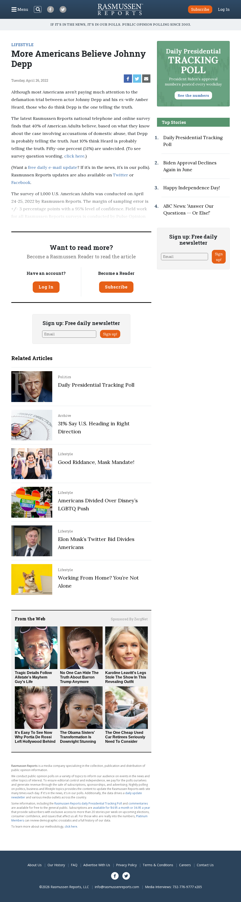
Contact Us (205, 865)
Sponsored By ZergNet (129, 619)
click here (74, 156)
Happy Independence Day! (191, 188)
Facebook (20, 182)
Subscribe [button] (200, 9)
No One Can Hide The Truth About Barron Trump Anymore (79, 677)
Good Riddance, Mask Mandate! (96, 462)
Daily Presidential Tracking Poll (96, 385)
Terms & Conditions (158, 865)
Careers (185, 865)
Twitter (120, 175)
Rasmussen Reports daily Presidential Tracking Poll (88, 803)
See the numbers (193, 95)
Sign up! (110, 334)
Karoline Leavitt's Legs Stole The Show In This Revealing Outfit (125, 677)
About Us (35, 865)
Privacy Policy (126, 865)
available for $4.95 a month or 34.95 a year (121, 808)
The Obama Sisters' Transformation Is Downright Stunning (78, 737)
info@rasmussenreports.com (117, 887)
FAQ (74, 865)
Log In (224, 9)
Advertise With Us (96, 865)
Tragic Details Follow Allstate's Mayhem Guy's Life (33, 677)
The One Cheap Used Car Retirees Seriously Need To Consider (125, 737)
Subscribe (116, 287)
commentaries (138, 803)
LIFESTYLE (22, 44)
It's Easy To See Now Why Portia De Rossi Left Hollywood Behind (35, 737)
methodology (64, 224)
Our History (56, 865)
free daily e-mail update (52, 167)
